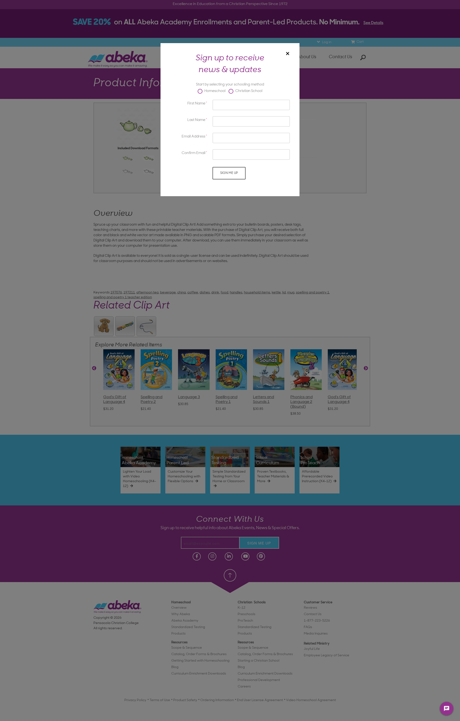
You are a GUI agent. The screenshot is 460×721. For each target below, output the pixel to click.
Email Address (193, 136)
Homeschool (214, 91)
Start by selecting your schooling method (230, 84)
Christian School (248, 91)
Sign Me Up (229, 173)
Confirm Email (193, 153)
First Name (196, 103)
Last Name (196, 120)
